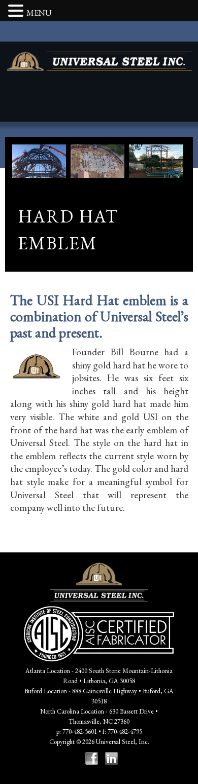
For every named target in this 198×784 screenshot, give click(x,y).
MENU (39, 13)
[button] (17, 12)
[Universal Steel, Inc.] (99, 61)
